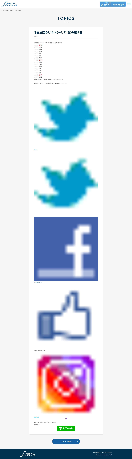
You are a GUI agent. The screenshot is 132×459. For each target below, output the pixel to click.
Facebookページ (38, 282)
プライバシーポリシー (106, 452)
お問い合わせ (96, 452)
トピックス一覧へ (66, 441)
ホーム (3, 10)
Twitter (35, 149)
